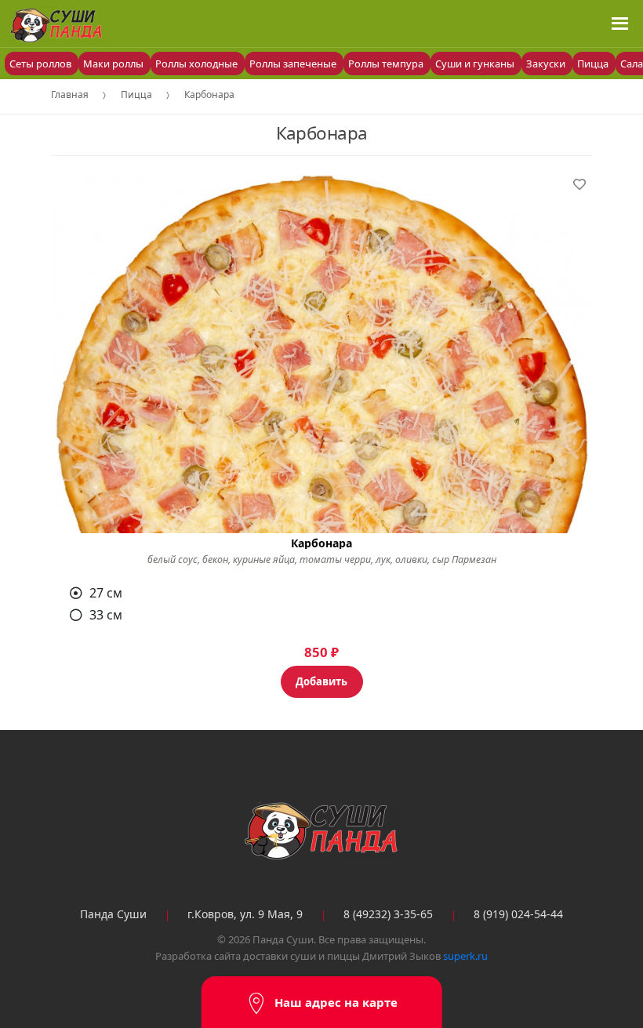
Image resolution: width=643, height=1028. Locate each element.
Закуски (547, 63)
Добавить (321, 681)
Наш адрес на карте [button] (336, 1002)
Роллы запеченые (294, 63)
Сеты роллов (41, 63)
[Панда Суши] (321, 830)
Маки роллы (114, 63)
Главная (70, 94)
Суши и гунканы (476, 63)
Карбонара (209, 94)
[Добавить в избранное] (579, 184)
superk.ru (465, 956)
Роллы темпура (387, 63)
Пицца (594, 63)
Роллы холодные (197, 63)
